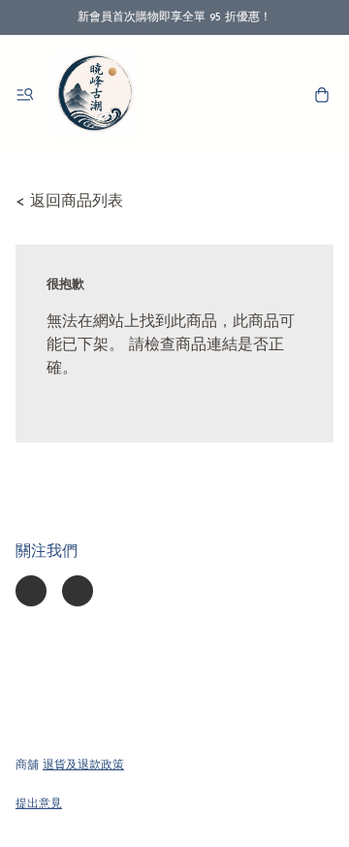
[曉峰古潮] (95, 95)
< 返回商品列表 (69, 202)
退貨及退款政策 (83, 765)
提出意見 (39, 804)
